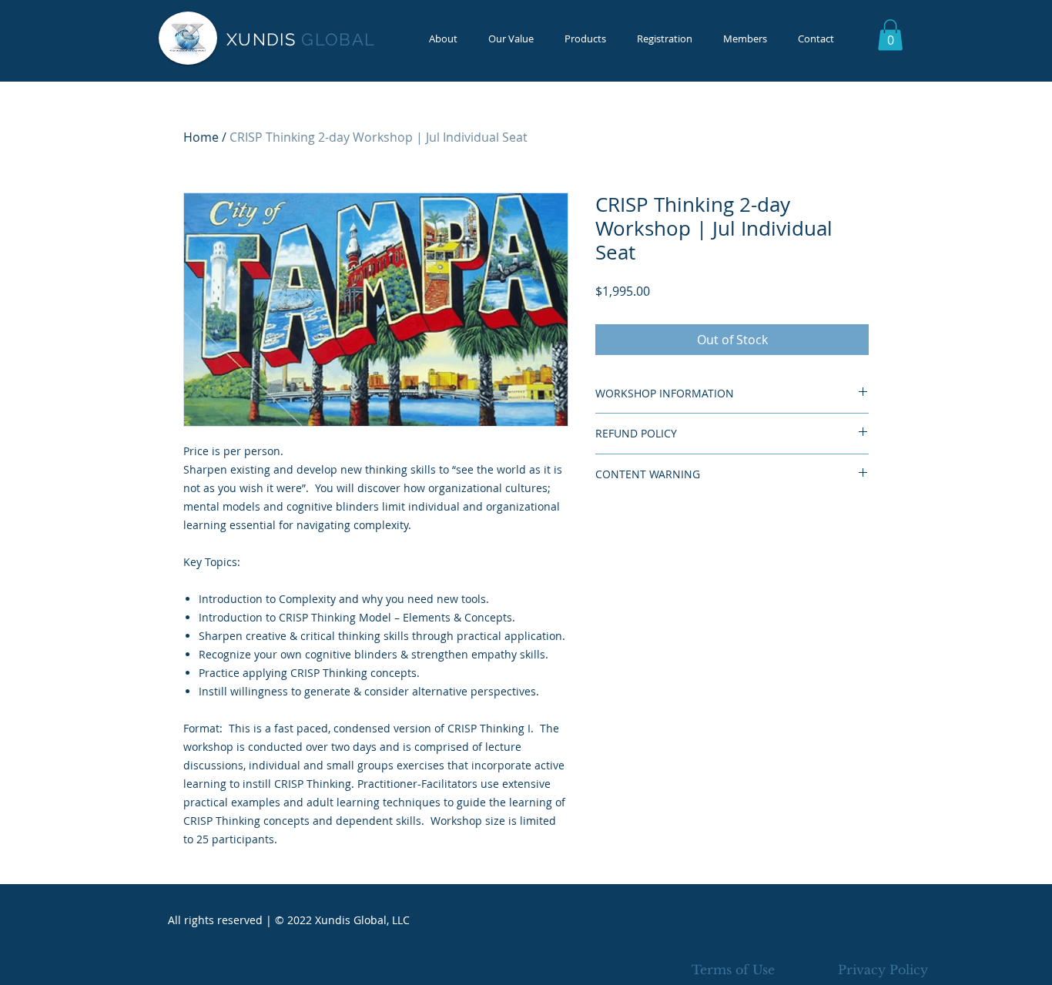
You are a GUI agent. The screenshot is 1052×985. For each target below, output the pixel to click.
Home (201, 137)
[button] (890, 35)
